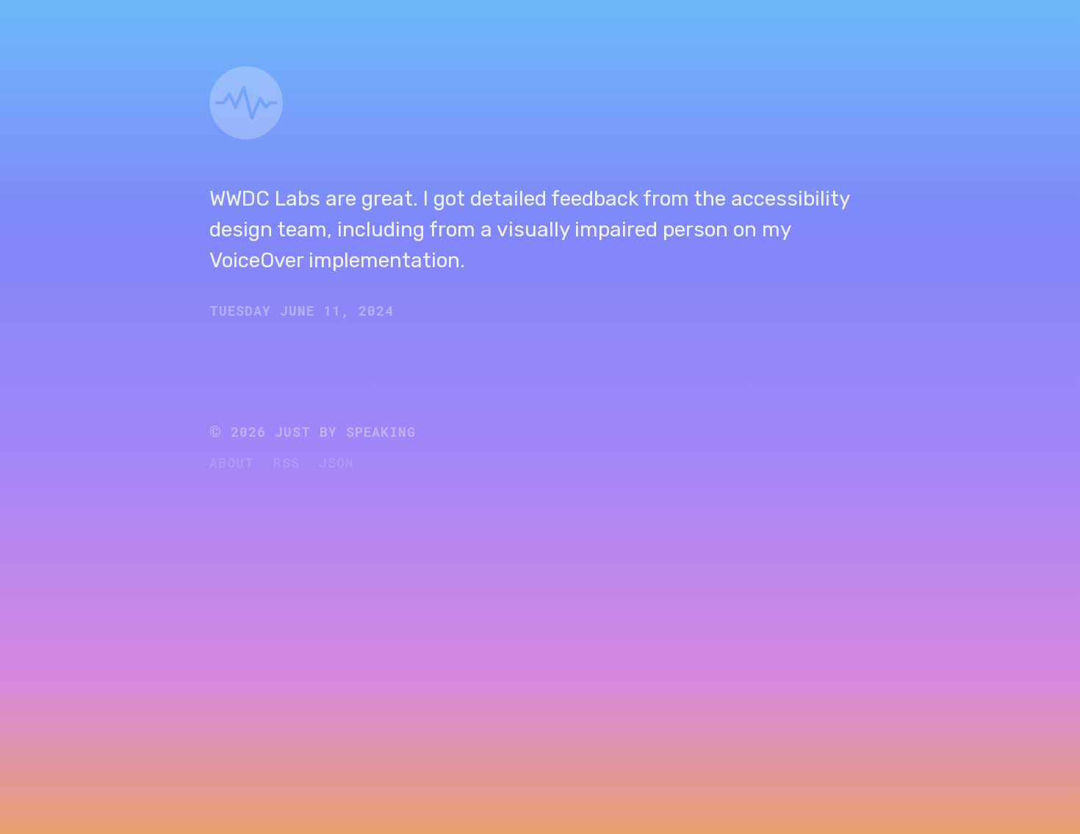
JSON (336, 462)
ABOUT (231, 462)
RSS (286, 462)
